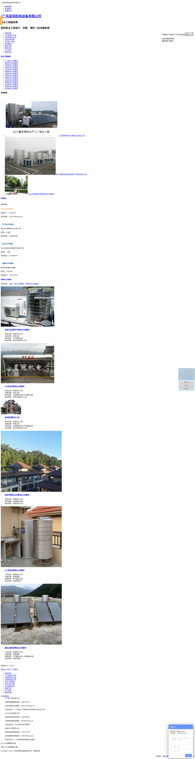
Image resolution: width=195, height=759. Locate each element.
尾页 (16, 669)
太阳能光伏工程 (10, 677)
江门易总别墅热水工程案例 (14, 570)
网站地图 (8, 6)
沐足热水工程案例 (11, 80)
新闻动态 (8, 52)
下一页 (12, 669)
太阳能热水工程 (10, 37)
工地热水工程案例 (11, 69)
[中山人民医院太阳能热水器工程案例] (16, 194)
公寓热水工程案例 (11, 78)
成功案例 (8, 43)
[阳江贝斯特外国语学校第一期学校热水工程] (30, 174)
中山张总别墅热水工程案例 (14, 386)
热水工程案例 (6, 56)
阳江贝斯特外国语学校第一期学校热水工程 (71, 174)
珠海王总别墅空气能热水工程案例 (17, 330)
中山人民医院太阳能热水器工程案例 (41, 194)
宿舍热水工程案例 (11, 67)
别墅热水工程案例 (11, 75)
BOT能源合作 (10, 686)
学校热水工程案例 (11, 65)
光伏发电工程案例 (11, 88)
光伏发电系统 (10, 39)
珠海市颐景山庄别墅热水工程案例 (17, 495)
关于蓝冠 (8, 50)
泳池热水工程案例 (11, 84)
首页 (11, 284)
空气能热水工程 (10, 35)
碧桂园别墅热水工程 (12, 417)
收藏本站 (8, 10)
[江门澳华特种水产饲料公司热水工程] (31, 135)
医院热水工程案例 (11, 71)
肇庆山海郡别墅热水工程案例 (15, 648)
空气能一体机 (10, 41)
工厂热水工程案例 (11, 61)
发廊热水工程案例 (11, 82)
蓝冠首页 (8, 33)
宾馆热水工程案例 (11, 73)
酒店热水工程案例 (11, 63)
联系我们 (8, 8)
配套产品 (8, 48)
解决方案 (8, 46)
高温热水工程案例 (11, 86)
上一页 (6, 669)
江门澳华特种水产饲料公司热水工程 (72, 135)
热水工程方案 (10, 684)
